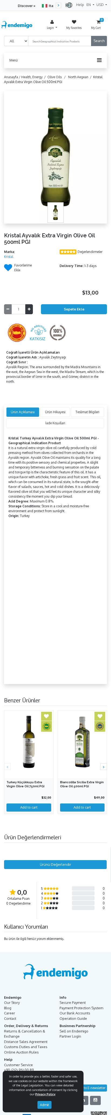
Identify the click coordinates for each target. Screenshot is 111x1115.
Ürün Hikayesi (55, 412)
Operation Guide (73, 1018)
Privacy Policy (45, 1094)
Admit (44, 1105)
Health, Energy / (34, 77)
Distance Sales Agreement (25, 1041)
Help (80, 4)
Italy (53, 6)
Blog (7, 1008)
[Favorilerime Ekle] (8, 269)
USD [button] (100, 4)
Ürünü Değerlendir (55, 864)
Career (9, 1013)
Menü (13, 60)
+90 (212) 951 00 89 (19, 1070)
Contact (10, 1018)
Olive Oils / (57, 77)
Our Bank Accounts (75, 1013)
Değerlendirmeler (90, 252)
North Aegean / (80, 77)
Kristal (8, 257)
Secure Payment (73, 1002)
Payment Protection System (81, 1008)
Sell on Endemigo (74, 1031)
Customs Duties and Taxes (25, 1047)
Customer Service (18, 1065)
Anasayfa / (12, 77)
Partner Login (70, 1036)
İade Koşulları (55, 423)
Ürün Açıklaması (23, 412)
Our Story (12, 1002)
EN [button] (89, 4)
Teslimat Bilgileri (87, 412)
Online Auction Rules (21, 1052)
